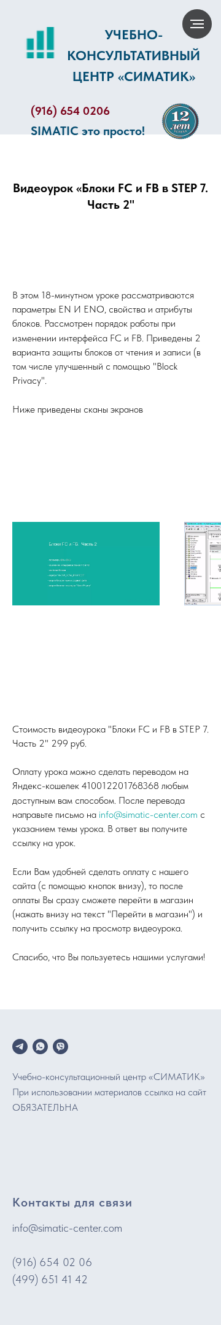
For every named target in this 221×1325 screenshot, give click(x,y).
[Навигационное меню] (197, 24)
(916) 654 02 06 (52, 1262)
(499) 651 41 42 (50, 1279)
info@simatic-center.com (148, 814)
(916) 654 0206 (70, 111)
